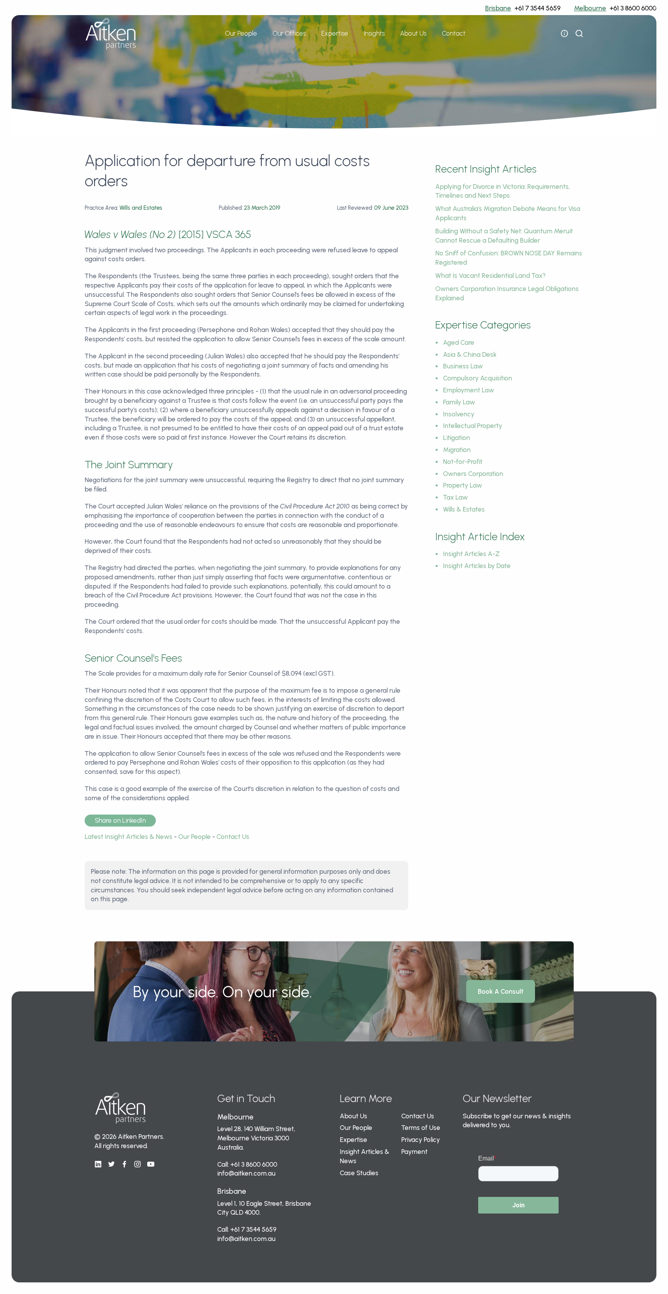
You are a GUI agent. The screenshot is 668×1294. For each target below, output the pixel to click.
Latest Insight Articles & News (128, 836)
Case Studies (359, 1173)
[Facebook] (124, 1164)
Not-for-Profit (462, 462)
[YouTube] (151, 1164)
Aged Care (458, 342)
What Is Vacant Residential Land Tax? (490, 275)
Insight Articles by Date (477, 566)
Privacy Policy (420, 1139)
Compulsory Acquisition (477, 378)
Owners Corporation (473, 474)
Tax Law (455, 497)
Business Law (463, 366)
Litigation (456, 438)
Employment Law (468, 390)
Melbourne (590, 8)
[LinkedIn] (98, 1164)
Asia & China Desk (470, 354)
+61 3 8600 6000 (633, 8)
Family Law (459, 402)
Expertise (353, 1139)
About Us (353, 1116)
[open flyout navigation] (564, 33)
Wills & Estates (464, 509)
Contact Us (232, 836)
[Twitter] (111, 1164)
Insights (374, 33)
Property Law (462, 485)
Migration (457, 450)
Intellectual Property (472, 426)
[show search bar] (579, 33)
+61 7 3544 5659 (538, 8)
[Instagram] (137, 1164)
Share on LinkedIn (120, 820)
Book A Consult (500, 991)
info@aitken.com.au (246, 1173)
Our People (241, 33)
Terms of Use (420, 1127)
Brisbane (498, 8)
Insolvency (458, 414)
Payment (414, 1151)
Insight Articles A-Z (471, 554)
